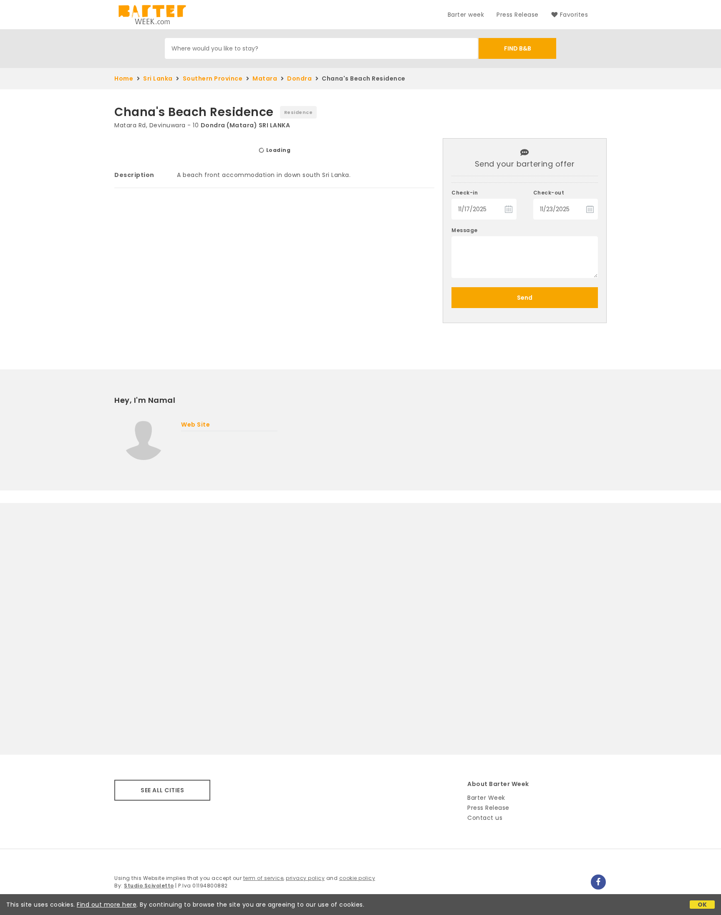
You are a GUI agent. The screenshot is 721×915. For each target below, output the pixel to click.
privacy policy (305, 878)
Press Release (518, 14)
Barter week (466, 14)
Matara (264, 78)
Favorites (574, 14)
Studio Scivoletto (149, 885)
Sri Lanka (158, 78)
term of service (263, 878)
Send (524, 297)
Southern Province (213, 78)
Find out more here (106, 904)
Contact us (484, 818)
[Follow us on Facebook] (598, 882)
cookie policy (357, 878)
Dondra (299, 78)
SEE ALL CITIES (162, 790)
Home (123, 78)
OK (702, 904)
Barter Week (486, 798)
